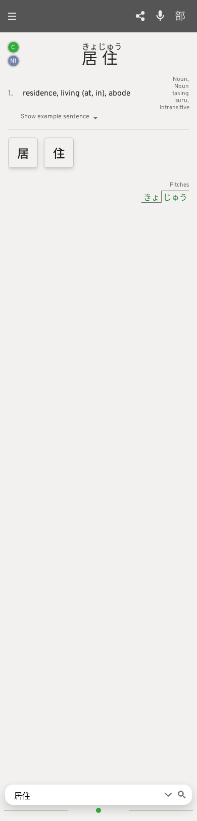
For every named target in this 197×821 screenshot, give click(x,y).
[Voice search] (160, 15)
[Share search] (140, 16)
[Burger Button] (15, 16)
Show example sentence (55, 117)
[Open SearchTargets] (168, 795)
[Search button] (182, 795)
